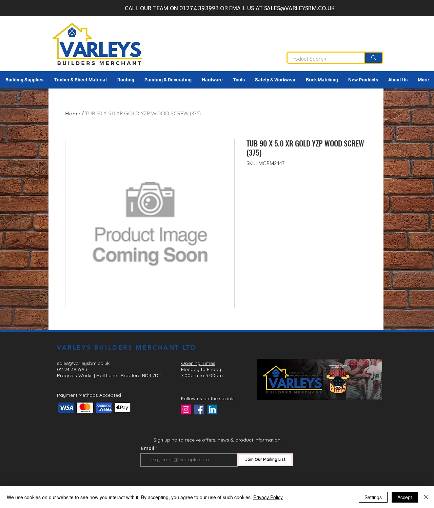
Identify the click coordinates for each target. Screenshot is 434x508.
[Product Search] (373, 58)
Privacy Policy (268, 497)
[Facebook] (199, 409)
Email (147, 448)
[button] (24, 80)
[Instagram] (186, 409)
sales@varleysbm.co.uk (83, 363)
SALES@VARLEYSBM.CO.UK (299, 8)
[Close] (426, 497)
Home (72, 113)
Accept (404, 497)
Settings (373, 497)
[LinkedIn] (212, 409)
